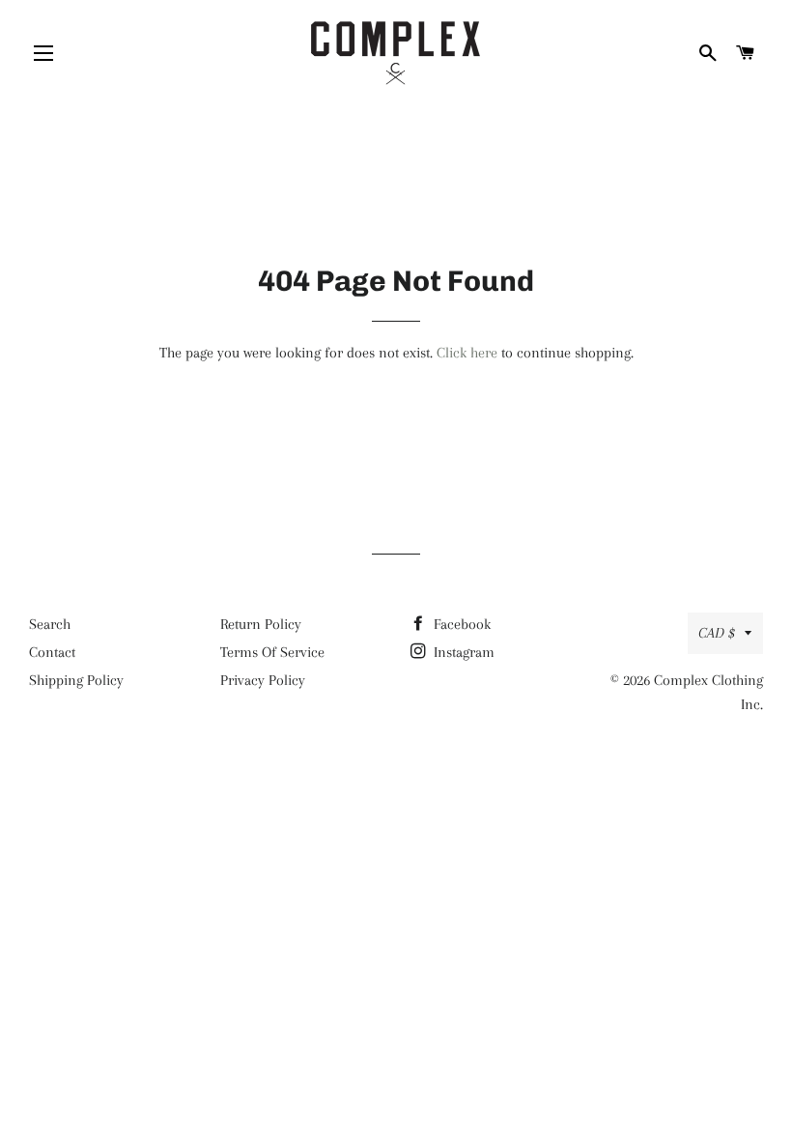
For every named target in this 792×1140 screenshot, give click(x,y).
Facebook (460, 624)
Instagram (462, 652)
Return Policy (260, 624)
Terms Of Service (272, 652)
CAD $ (716, 632)
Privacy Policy (262, 680)
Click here (467, 352)
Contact (52, 652)
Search (50, 624)
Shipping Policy (76, 680)
